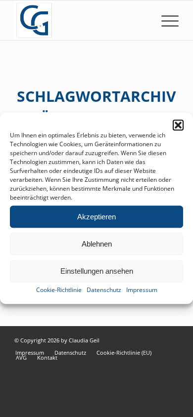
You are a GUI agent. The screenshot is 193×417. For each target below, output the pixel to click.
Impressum (141, 290)
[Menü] (165, 20)
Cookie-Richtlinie (59, 290)
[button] (178, 125)
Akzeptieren (96, 216)
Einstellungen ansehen (96, 271)
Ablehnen (97, 244)
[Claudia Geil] (79, 20)
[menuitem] (165, 20)
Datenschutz (104, 290)
